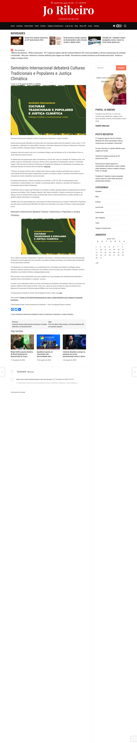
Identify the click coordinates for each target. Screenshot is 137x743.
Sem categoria (100, 218)
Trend (37, 26)
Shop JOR (83, 26)
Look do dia (69, 26)
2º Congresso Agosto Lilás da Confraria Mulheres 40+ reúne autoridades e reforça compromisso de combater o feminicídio (109, 140)
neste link (47, 166)
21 (118, 252)
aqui (60, 293)
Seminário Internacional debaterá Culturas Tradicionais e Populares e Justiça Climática (44, 314)
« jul (96, 263)
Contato (96, 26)
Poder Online (29, 26)
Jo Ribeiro (68, 9)
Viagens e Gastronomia (55, 26)
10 (101, 250)
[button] (123, 32)
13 (114, 250)
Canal (90, 26)
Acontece (19, 26)
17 (101, 252)
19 (110, 252)
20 (114, 252)
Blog (76, 26)
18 (105, 252)
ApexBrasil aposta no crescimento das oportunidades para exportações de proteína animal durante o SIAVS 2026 (47, 356)
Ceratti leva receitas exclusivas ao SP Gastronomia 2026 (36, 39)
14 (118, 250)
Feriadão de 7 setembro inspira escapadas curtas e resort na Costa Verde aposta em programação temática (113, 41)
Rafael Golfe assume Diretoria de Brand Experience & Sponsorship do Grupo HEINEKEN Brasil (22, 355)
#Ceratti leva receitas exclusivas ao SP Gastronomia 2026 (92, 55)
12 (110, 250)
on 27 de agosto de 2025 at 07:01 (63, 379)
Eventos (43, 26)
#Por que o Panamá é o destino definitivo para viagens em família (45, 55)
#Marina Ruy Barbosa (19, 53)
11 (105, 250)
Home (13, 26)
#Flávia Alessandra (35, 53)
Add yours (30, 372)
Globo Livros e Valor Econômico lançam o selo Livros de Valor (34, 379)
